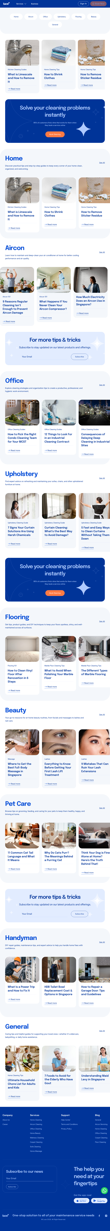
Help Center (65, 1120)
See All (102, 163)
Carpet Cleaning (36, 1142)
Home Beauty (35, 1133)
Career (5, 1124)
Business (34, 4)
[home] (6, 3)
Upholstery (62, 17)
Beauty (93, 17)
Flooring (78, 17)
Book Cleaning (55, 134)
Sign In (83, 4)
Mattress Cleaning (37, 1138)
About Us (6, 1120)
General (55, 25)
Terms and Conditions (69, 1124)
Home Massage (36, 1151)
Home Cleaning (36, 1120)
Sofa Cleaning (35, 1147)
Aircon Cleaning (36, 1124)
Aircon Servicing (101, 1124)
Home (16, 17)
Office (45, 17)
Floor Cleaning (100, 1142)
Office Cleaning (36, 1129)
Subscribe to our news (24, 1172)
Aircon (30, 17)
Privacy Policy (66, 1129)
